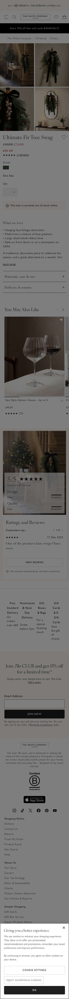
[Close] (64, 928)
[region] (34, 961)
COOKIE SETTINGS (34, 970)
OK (34, 990)
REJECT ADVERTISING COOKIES (23, 980)
